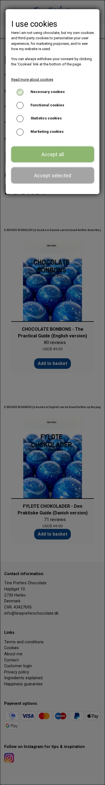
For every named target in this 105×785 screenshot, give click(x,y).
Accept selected (52, 175)
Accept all (52, 154)
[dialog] (52, 392)
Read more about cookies (32, 79)
